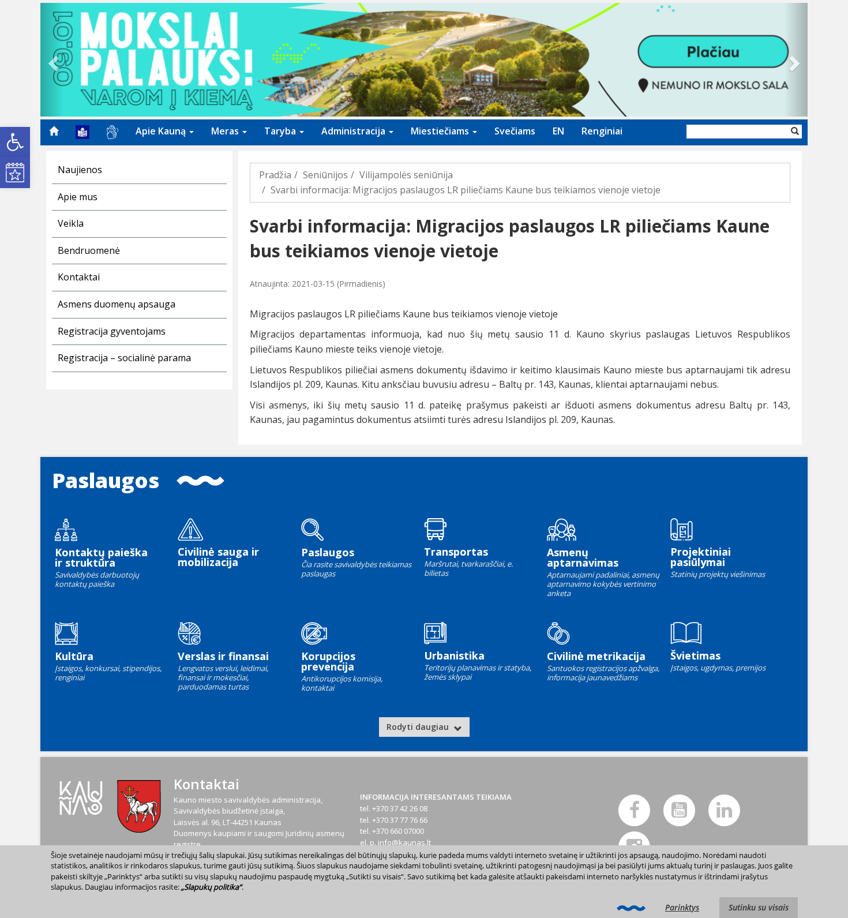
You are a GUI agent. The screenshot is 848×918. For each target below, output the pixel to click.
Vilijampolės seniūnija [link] (406, 174)
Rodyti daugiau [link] (419, 726)
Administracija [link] (354, 131)
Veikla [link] (71, 223)
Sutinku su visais (759, 907)
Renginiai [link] (601, 131)
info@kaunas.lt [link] (404, 842)
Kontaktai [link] (79, 277)
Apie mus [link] (77, 196)
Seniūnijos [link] (325, 174)
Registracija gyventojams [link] (112, 331)
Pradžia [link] (275, 174)
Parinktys (682, 907)
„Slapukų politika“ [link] (211, 887)
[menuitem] (53, 131)
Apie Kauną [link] (162, 131)
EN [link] (558, 131)
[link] (15, 142)
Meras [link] (226, 131)
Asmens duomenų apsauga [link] (116, 304)
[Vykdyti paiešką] (795, 131)
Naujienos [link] (80, 169)
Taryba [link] (281, 131)
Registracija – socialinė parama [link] (124, 357)
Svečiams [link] (514, 131)
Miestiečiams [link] (441, 131)
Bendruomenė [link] (89, 250)
